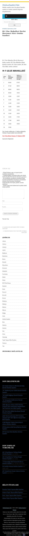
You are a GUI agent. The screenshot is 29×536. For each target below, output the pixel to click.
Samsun (4, 328)
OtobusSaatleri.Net (10, 5)
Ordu (3, 316)
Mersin (4, 310)
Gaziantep (4, 274)
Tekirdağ (4, 337)
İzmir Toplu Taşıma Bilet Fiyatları (12, 495)
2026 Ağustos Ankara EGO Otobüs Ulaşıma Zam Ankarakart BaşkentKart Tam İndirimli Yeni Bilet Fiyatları (13, 406)
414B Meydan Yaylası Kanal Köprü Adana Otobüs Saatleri (12, 423)
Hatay (3, 280)
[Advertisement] (14, 47)
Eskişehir (4, 271)
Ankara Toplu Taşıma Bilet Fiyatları (12, 492)
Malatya (4, 304)
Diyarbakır (5, 265)
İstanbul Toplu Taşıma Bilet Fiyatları (13, 489)
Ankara (4, 244)
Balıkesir (4, 253)
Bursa (3, 259)
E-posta (4, 207)
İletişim (14, 510)
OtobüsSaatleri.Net (7, 508)
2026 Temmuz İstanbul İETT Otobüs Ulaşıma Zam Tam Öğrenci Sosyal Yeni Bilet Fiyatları (13, 417)
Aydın (3, 250)
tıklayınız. (20, 534)
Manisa (4, 307)
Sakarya (4, 325)
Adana (4, 241)
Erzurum (4, 268)
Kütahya (4, 301)
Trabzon (4, 343)
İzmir (3, 289)
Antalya (4, 247)
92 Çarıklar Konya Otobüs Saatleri (12, 466)
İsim (3, 201)
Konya (4, 298)
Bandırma (4, 256)
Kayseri (4, 292)
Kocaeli (4, 295)
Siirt (14, 28)
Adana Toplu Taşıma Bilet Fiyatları (12, 498)
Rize (3, 322)
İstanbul (4, 286)
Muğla (4, 313)
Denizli (4, 262)
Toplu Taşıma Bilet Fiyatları (9, 340)
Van (3, 346)
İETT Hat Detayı (6, 283)
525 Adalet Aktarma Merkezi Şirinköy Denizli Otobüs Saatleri (13, 386)
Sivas (3, 334)
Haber (3, 277)
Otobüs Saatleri (7, 28)
